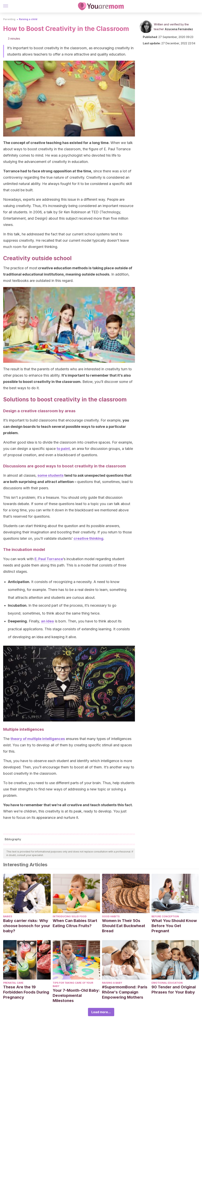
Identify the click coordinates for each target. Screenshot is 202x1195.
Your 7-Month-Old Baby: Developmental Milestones (76, 995)
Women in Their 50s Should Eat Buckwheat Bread (123, 925)
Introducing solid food (70, 916)
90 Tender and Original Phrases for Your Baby (174, 989)
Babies (7, 916)
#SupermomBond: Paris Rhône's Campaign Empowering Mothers (124, 992)
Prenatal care (13, 982)
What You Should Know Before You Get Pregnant (174, 925)
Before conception (165, 916)
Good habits (111, 916)
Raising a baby (112, 982)
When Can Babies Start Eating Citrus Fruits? (75, 923)
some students (50, 475)
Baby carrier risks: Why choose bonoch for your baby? (26, 925)
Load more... (101, 1012)
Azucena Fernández (179, 29)
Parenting (9, 19)
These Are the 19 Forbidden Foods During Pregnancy (26, 992)
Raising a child (28, 19)
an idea (47, 621)
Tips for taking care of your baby (73, 984)
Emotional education (167, 982)
